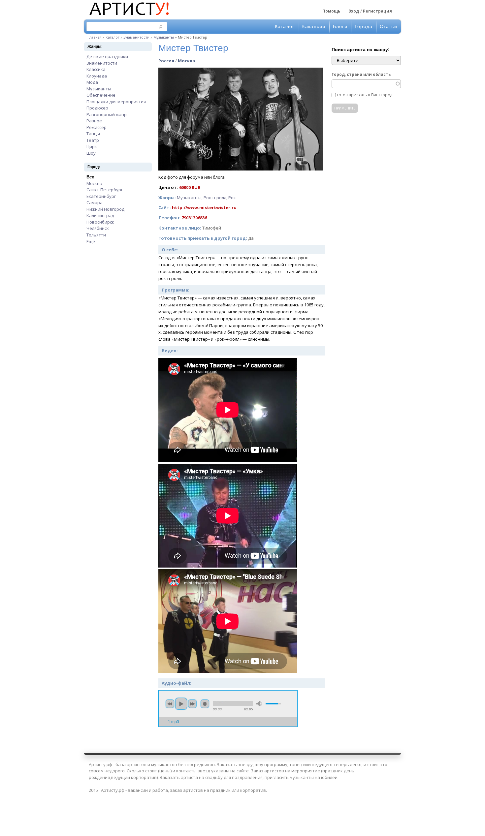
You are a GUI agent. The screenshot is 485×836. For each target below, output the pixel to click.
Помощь (331, 11)
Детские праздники (107, 56)
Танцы (93, 134)
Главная (94, 37)
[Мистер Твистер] (240, 169)
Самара (94, 202)
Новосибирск (100, 222)
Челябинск (97, 228)
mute (259, 703)
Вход (353, 11)
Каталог (285, 26)
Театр (92, 140)
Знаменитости (136, 37)
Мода (92, 82)
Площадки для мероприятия (116, 102)
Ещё (90, 241)
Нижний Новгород (105, 209)
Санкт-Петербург (104, 190)
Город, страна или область (361, 74)
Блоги (340, 26)
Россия (166, 61)
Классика (96, 69)
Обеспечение (100, 95)
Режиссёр (96, 127)
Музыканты (163, 37)
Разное (94, 121)
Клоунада (96, 76)
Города (364, 26)
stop (205, 703)
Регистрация (377, 11)
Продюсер (97, 108)
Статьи (388, 26)
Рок (232, 198)
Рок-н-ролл (215, 198)
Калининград (100, 215)
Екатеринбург (101, 196)
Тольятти (96, 235)
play (181, 703)
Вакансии (313, 26)
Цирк (91, 146)
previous (170, 703)
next (192, 703)
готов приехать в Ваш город (364, 94)
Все (90, 176)
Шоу (91, 153)
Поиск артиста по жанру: (361, 49)
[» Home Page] (128, 16)
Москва (94, 183)
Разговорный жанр (106, 114)
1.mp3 (173, 722)
